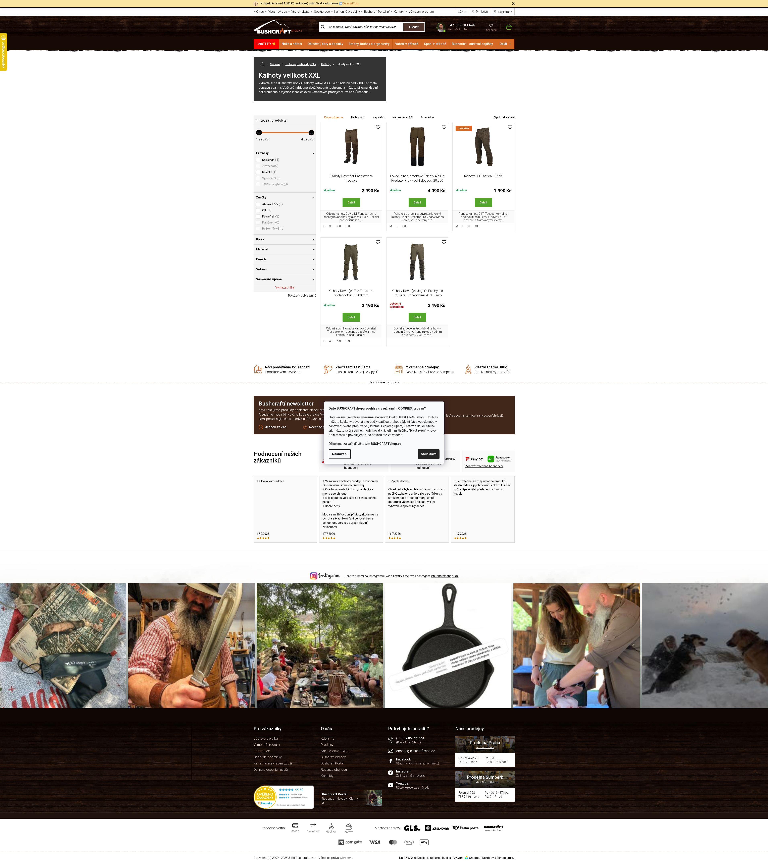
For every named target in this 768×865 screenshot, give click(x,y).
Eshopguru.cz (506, 858)
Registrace (505, 11)
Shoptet (474, 858)
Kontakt (399, 11)
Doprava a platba (266, 738)
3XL (348, 226)
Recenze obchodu (334, 769)
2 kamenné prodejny (422, 367)
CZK (461, 11)
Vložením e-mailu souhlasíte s (460, 415)
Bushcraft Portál (375, 11)
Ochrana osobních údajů (271, 769)
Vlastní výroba (277, 11)
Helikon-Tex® (272, 228)
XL (330, 226)
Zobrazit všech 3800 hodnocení (429, 466)
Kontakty (327, 776)
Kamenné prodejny (347, 11)
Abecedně (427, 117)
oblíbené (491, 30)
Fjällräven (270, 222)
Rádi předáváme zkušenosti (287, 367)
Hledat (414, 27)
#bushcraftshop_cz (445, 576)
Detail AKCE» (350, 3)
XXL (339, 226)
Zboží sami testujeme (353, 367)
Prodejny (327, 745)
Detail (351, 202)
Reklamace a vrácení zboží (273, 763)
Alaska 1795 (272, 204)
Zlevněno (269, 166)
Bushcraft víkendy (333, 757)
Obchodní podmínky (268, 757)
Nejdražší (378, 117)
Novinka (268, 172)
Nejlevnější (357, 117)
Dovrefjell (270, 216)
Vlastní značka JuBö (490, 367)
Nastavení (339, 454)
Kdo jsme (327, 738)
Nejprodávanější (403, 117)
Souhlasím (429, 454)
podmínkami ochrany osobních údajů (479, 415)
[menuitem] (266, 44)
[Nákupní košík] (506, 27)
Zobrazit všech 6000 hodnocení (357, 466)
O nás (260, 11)
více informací (485, 747)
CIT (266, 210)
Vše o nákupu (300, 11)
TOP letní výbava (274, 184)
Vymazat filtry (285, 287)
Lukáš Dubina (442, 858)
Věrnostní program (421, 11)
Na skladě (270, 160)
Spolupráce (322, 11)
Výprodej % (270, 178)
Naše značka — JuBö (336, 751)
